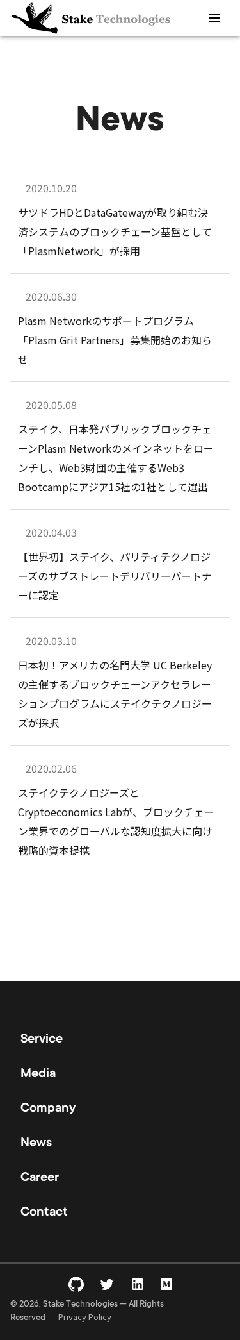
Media (38, 1075)
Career (39, 1178)
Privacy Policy (84, 1317)
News (36, 1144)
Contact (44, 1213)
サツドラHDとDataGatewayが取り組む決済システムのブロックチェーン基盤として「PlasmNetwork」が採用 (115, 231)
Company (48, 1109)
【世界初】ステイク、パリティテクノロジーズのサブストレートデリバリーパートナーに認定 (115, 576)
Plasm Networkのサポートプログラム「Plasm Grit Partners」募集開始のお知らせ (115, 340)
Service (41, 1040)
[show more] (214, 18)
